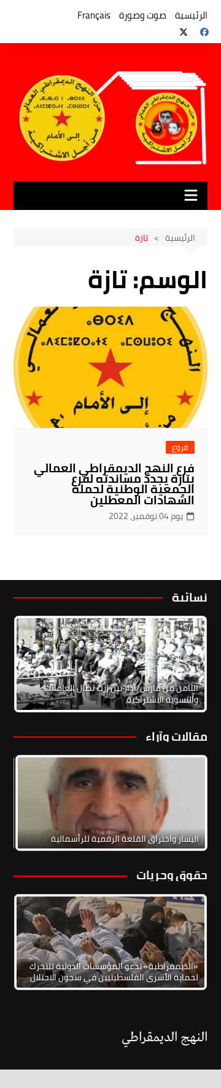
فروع (180, 447)
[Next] (181, 663)
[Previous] (39, 802)
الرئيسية (191, 15)
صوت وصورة (142, 15)
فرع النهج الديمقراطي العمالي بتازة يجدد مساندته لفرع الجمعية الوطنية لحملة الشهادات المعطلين (114, 483)
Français (93, 15)
